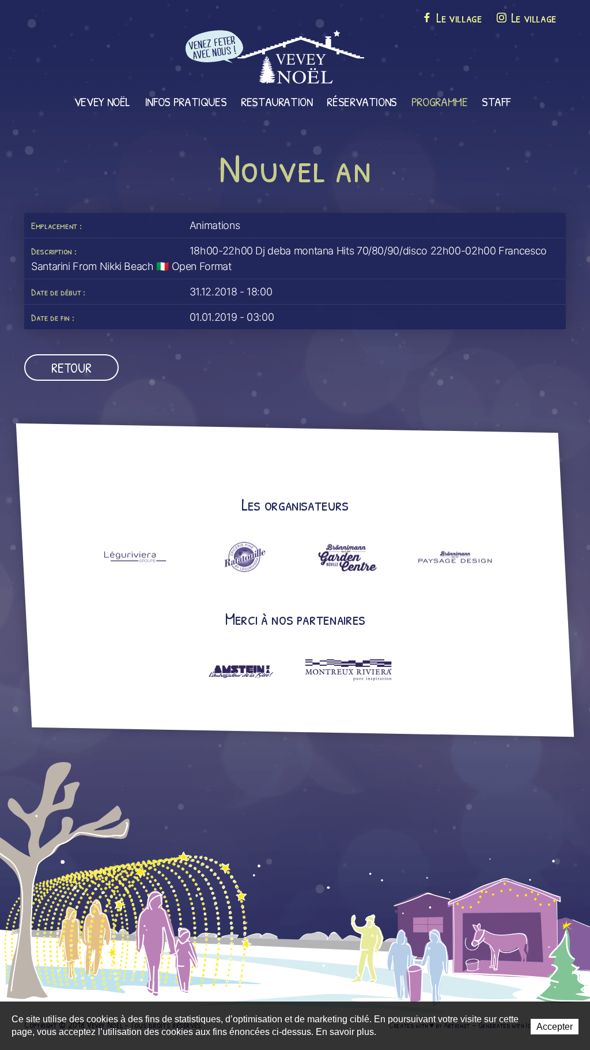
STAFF (496, 101)
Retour (71, 367)
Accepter (554, 1027)
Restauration (277, 101)
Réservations (362, 101)
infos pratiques (186, 101)
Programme (439, 101)
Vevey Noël (102, 101)
